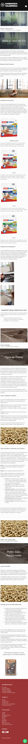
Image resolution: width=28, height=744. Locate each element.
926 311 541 (6, 701)
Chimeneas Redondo (13, 645)
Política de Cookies (6, 688)
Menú (26, 4)
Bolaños (3, 713)
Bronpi (6, 645)
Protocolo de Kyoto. (17, 611)
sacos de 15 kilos (11, 635)
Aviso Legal (4, 687)
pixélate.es (8, 738)
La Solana (4, 719)
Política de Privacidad (6, 690)
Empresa (4, 700)
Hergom (20, 645)
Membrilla (4, 721)
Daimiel (3, 717)
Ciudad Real (4, 716)
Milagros (19, 30)
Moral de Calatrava (5, 723)
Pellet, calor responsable (7, 540)
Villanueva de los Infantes (7, 724)
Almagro (3, 712)
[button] (25, 741)
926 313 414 (6, 702)
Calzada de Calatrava (6, 715)
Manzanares (4, 720)
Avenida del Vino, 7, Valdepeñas (8, 703)
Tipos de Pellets (5, 345)
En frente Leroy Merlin (6, 705)
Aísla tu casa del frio (6, 29)
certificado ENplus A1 (5, 637)
